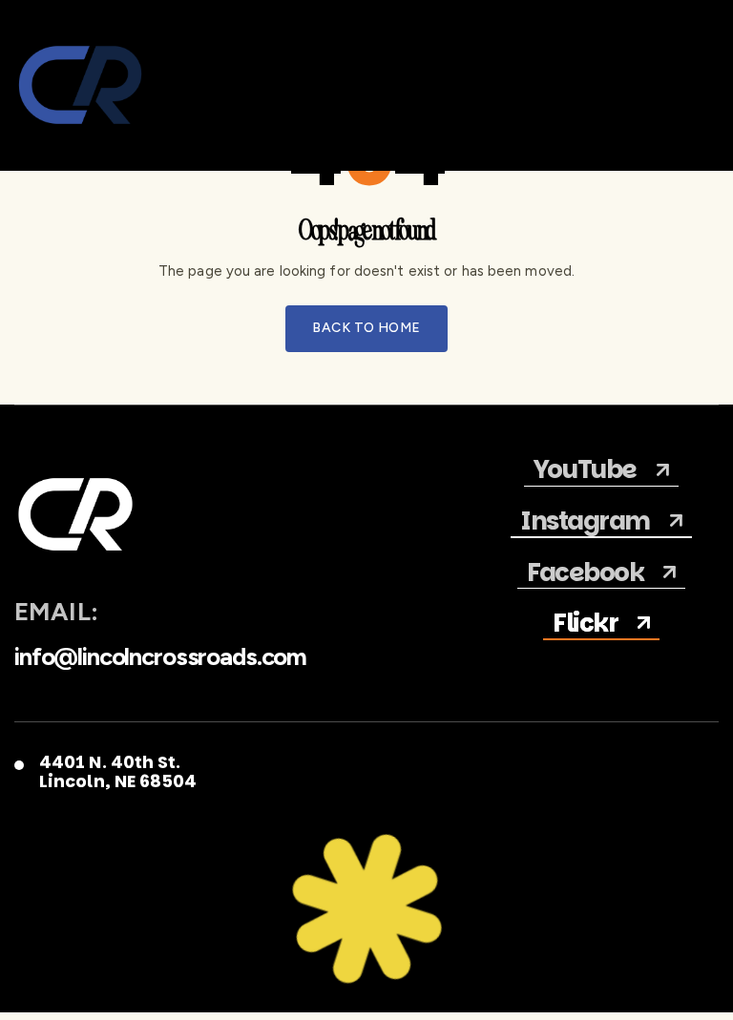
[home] (80, 85)
